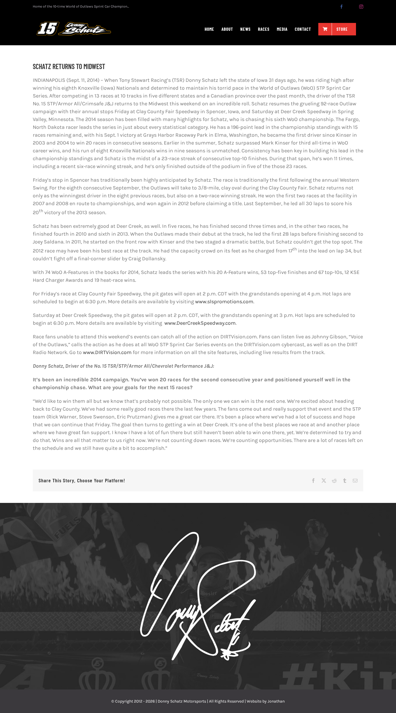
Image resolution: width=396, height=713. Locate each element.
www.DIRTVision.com (107, 352)
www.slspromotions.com (224, 301)
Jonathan (276, 701)
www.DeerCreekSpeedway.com (199, 323)
